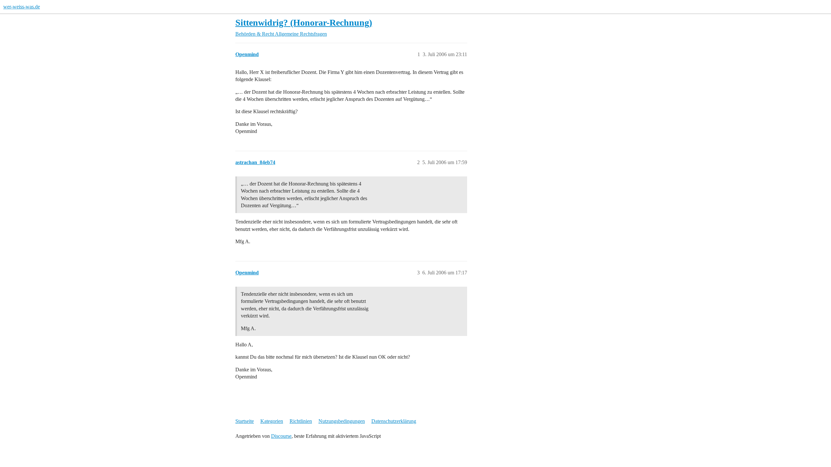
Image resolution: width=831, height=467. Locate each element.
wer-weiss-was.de (21, 6)
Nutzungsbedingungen (341, 421)
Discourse (281, 436)
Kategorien (271, 421)
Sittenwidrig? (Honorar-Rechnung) (303, 23)
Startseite (244, 421)
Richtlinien (301, 421)
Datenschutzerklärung (393, 421)
